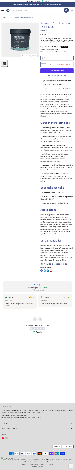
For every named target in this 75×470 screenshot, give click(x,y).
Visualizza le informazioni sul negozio (53, 84)
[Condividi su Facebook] (41, 270)
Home (3, 17)
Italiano (56, 446)
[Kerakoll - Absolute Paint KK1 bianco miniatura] (4, 63)
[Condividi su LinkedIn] (48, 270)
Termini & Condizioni (20, 459)
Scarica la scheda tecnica (55, 264)
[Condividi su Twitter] (45, 270)
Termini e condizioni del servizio (61, 459)
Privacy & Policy (6, 459)
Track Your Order (45, 462)
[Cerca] (66, 10)
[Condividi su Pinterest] (51, 270)
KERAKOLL (44, 30)
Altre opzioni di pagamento (57, 75)
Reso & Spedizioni (33, 459)
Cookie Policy (45, 459)
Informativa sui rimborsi (31, 462)
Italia (67, 446)
